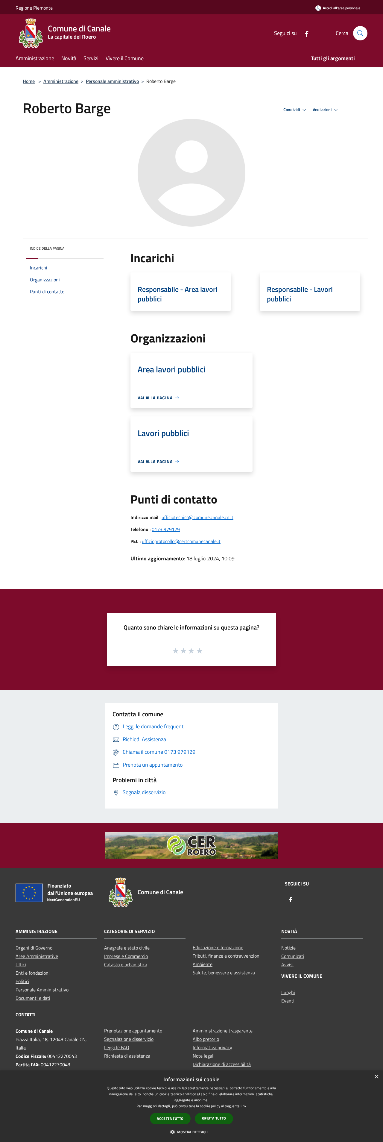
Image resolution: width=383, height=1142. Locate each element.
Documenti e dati (33, 998)
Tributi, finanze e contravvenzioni (227, 955)
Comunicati (292, 956)
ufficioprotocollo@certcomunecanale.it (181, 541)
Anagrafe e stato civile (127, 947)
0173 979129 (166, 529)
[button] (191, 1132)
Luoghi (288, 992)
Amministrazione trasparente (223, 1030)
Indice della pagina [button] (47, 248)
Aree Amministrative (37, 956)
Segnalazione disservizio (128, 1039)
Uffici (21, 964)
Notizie (288, 947)
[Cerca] (360, 33)
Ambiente (202, 964)
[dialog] (191, 1106)
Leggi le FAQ (116, 1047)
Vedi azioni (322, 109)
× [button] (376, 1077)
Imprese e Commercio (126, 956)
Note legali (204, 1055)
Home (29, 81)
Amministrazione (60, 81)
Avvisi (287, 964)
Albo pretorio (206, 1039)
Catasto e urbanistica (125, 964)
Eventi (287, 1000)
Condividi (292, 109)
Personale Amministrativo (42, 989)
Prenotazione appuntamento (133, 1030)
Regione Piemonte (34, 7)
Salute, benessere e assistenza (224, 972)
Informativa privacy (212, 1047)
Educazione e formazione (218, 947)
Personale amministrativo (112, 81)
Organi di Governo (34, 947)
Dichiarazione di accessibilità (222, 1064)
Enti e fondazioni (33, 972)
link (243, 1106)
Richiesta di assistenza (127, 1055)
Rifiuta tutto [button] (214, 1118)
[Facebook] (304, 33)
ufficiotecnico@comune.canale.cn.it (197, 517)
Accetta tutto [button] (170, 1118)
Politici (22, 981)
